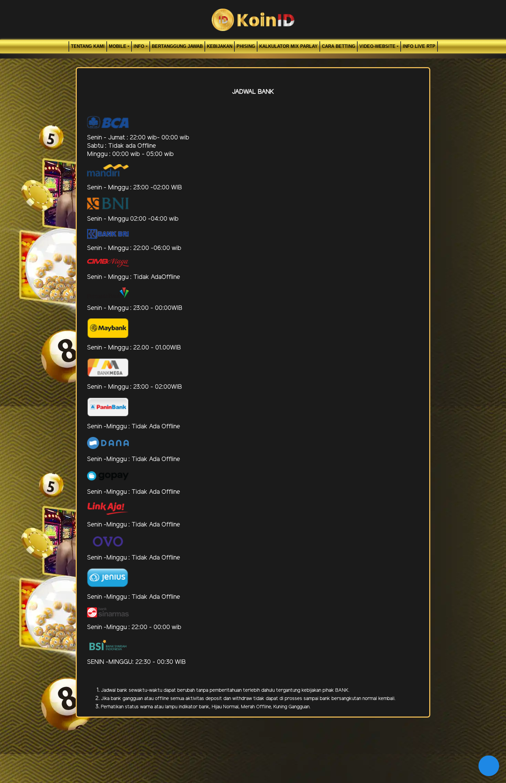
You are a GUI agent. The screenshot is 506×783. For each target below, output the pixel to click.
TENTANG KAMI (88, 46)
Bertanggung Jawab (177, 46)
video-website (377, 46)
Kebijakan (219, 46)
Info (139, 46)
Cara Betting (338, 46)
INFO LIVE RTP (419, 46)
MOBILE (117, 46)
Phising (245, 46)
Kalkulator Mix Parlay (288, 46)
